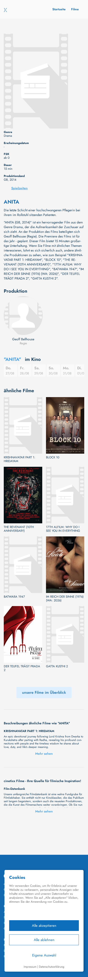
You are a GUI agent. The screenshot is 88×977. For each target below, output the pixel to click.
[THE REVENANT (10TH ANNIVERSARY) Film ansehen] (23, 495)
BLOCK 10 (52, 457)
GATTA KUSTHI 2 (57, 666)
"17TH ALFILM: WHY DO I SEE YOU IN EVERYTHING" (42, 266)
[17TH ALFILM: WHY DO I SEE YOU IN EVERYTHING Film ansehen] (65, 495)
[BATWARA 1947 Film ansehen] (23, 564)
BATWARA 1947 (14, 597)
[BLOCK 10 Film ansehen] (65, 425)
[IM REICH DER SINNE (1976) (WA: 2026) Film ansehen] (65, 564)
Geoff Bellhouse (23, 339)
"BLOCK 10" (52, 259)
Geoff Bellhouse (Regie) (20, 236)
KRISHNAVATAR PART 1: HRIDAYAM (19, 459)
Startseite (58, 9)
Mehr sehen (44, 753)
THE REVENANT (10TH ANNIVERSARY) (19, 529)
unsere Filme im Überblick (44, 692)
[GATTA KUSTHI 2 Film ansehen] (65, 634)
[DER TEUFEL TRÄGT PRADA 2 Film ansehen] (23, 634)
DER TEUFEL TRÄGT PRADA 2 (22, 668)
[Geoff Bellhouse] (23, 315)
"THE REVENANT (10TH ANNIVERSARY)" (40, 262)
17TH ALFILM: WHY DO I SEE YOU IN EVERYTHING (63, 529)
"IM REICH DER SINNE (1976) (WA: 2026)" (44, 271)
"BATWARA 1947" (64, 269)
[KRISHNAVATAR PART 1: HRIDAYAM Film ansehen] (23, 425)
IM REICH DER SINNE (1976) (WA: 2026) (65, 598)
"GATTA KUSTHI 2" (44, 278)
